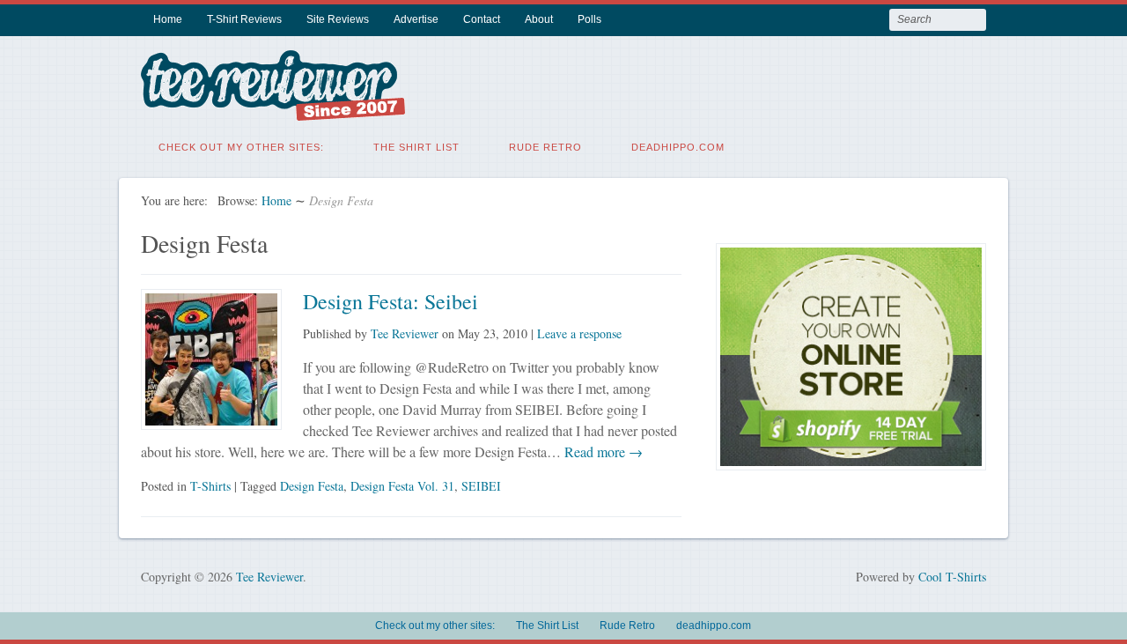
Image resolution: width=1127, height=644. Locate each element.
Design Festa (311, 485)
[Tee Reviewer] (273, 110)
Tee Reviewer (404, 333)
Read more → (602, 451)
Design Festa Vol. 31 (402, 485)
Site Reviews (337, 19)
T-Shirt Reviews (244, 19)
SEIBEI (481, 485)
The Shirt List (416, 147)
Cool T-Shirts (952, 576)
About (539, 19)
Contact (481, 19)
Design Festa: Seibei (390, 301)
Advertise (416, 19)
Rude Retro (545, 147)
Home (167, 19)
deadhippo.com (678, 147)
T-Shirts (210, 485)
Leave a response (579, 333)
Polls (589, 19)
